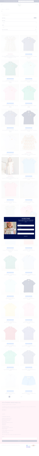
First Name (19, 223)
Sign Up (25, 236)
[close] (34, 217)
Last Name (19, 227)
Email (18, 231)
